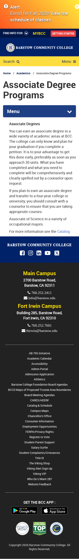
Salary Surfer (39, 447)
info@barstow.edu (41, 298)
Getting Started (63, 33)
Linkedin (39, 253)
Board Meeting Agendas (39, 395)
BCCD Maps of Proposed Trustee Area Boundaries (39, 390)
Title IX (39, 458)
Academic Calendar (39, 358)
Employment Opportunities (39, 426)
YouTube (48, 253)
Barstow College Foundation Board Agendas (39, 384)
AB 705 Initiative (39, 353)
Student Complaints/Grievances (39, 453)
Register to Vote (39, 437)
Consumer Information (39, 421)
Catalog (63, 231)
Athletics (39, 379)
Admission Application (39, 374)
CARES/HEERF (39, 400)
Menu (66, 61)
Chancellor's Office (39, 416)
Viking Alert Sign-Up (39, 468)
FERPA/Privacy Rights (40, 432)
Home (7, 73)
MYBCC (39, 33)
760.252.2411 (41, 293)
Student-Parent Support (39, 442)
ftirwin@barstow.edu (41, 330)
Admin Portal (39, 369)
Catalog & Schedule (39, 405)
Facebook (22, 253)
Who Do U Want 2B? (39, 479)
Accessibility (39, 364)
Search (9, 61)
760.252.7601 (41, 325)
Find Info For (12, 33)
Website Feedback (39, 484)
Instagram (31, 253)
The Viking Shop (39, 463)
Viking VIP (39, 474)
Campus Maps (39, 411)
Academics (23, 73)
